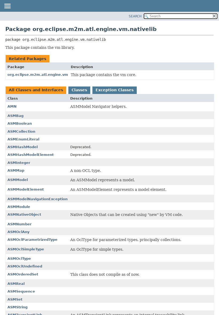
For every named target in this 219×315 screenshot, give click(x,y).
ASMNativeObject (24, 214)
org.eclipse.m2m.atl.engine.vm (37, 75)
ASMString (17, 307)
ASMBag (15, 116)
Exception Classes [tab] (115, 90)
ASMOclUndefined (24, 266)
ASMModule (18, 207)
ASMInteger (18, 163)
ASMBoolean (19, 123)
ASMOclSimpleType (25, 249)
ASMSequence (21, 291)
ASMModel (17, 180)
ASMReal (16, 284)
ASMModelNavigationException (37, 199)
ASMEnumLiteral (23, 139)
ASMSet (14, 299)
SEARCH (135, 16)
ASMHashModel (22, 147)
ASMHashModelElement (30, 155)
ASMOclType (19, 259)
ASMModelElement (25, 189)
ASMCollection (21, 131)
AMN (12, 106)
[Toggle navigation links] (7, 6)
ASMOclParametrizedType (32, 240)
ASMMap (15, 170)
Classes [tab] (79, 90)
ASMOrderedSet (22, 274)
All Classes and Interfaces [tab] (36, 90)
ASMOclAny (18, 232)
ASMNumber (19, 224)
